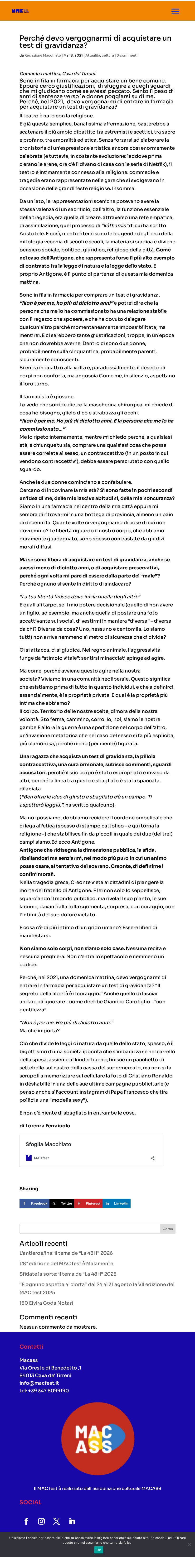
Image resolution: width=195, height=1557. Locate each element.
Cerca (168, 1229)
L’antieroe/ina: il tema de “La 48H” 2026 (66, 1253)
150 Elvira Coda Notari (46, 1303)
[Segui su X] (56, 1521)
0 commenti (127, 55)
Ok (99, 1550)
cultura (108, 55)
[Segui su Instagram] (41, 1521)
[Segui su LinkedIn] (71, 1521)
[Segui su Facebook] (26, 1521)
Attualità (92, 55)
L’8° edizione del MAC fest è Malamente (66, 1264)
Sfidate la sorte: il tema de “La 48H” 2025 (68, 1274)
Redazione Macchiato (42, 55)
